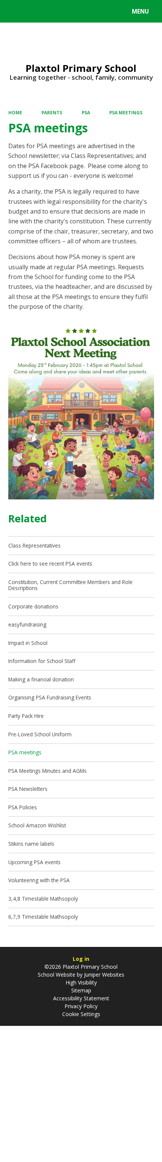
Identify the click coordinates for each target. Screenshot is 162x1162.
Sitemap (81, 990)
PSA (86, 112)
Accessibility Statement (81, 998)
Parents (51, 112)
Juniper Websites (103, 974)
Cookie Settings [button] (81, 1014)
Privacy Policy (81, 1006)
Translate (64, 12)
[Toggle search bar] (14, 11)
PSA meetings (125, 112)
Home (15, 112)
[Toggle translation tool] (34, 11)
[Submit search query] (95, 10)
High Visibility (81, 982)
